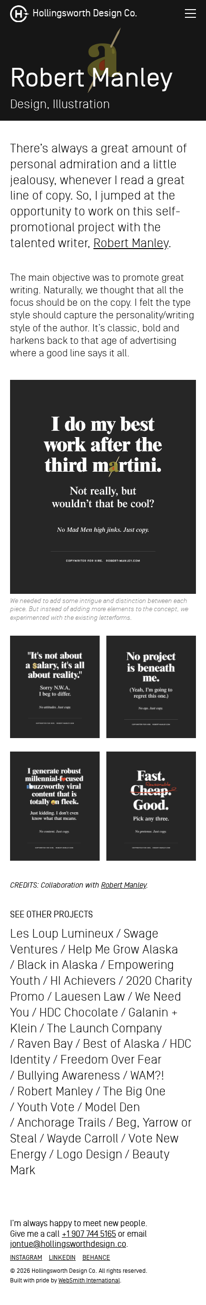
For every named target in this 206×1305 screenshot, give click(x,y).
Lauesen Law (90, 997)
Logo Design (89, 1154)
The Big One (134, 1091)
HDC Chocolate (78, 1012)
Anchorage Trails (61, 1123)
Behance (96, 1258)
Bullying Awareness (68, 1075)
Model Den (112, 1107)
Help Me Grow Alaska (123, 949)
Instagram (26, 1258)
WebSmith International (89, 1280)
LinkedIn (62, 1258)
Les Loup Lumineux (62, 934)
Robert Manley (130, 243)
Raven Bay (45, 1044)
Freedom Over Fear (110, 1060)
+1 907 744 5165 (89, 1234)
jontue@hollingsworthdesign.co (68, 1244)
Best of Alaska (121, 1044)
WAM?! (147, 1075)
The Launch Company (104, 1028)
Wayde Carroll (82, 1138)
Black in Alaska (57, 965)
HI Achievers (83, 981)
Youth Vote (46, 1107)
